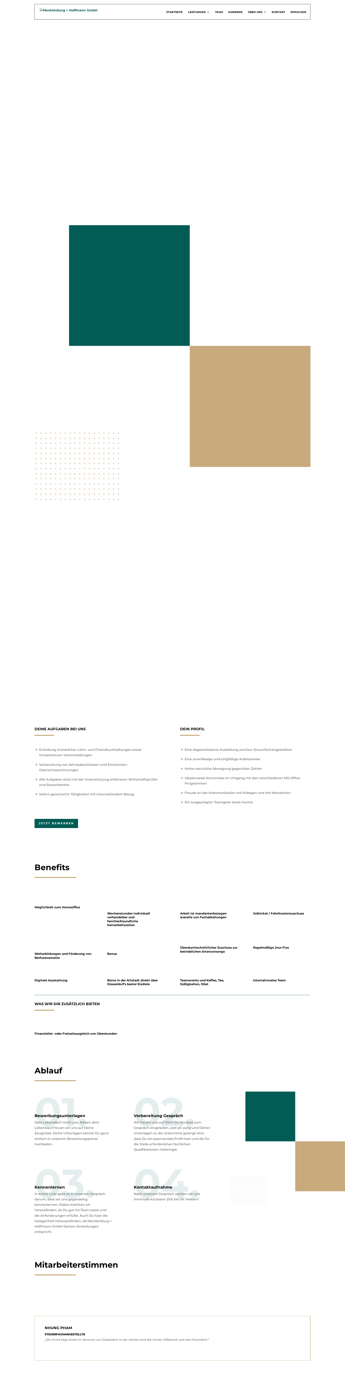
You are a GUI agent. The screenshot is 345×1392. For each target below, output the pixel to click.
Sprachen (298, 12)
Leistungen (197, 12)
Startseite (174, 12)
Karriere (235, 12)
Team (219, 12)
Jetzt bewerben (56, 823)
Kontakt (278, 12)
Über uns (255, 12)
